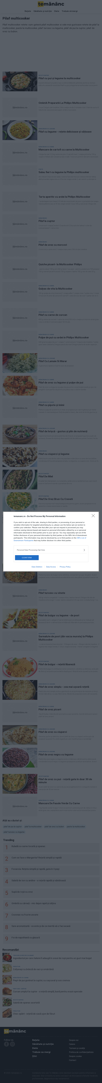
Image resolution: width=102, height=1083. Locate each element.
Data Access (51, 567)
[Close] (94, 516)
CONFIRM (27, 558)
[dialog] (51, 541)
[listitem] (51, 550)
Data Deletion (37, 567)
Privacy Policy (65, 567)
